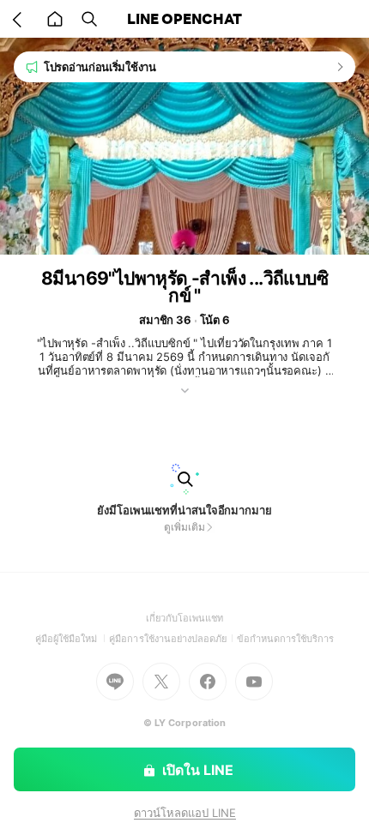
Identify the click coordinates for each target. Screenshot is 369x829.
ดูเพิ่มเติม (184, 526)
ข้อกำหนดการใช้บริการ (286, 639)
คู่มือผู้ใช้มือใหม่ (72, 639)
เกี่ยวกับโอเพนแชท (185, 618)
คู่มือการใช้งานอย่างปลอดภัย (172, 639)
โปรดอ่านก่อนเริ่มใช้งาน (100, 67)
